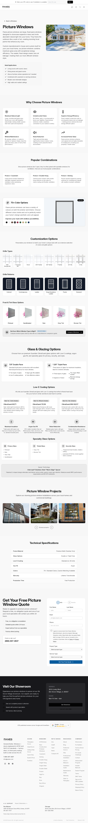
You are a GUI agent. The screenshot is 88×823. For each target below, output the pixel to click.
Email (51, 614)
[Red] (18, 222)
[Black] (7, 222)
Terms (71, 639)
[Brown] (12, 222)
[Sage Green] (26, 222)
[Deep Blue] (29, 222)
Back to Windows (11, 21)
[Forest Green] (20, 222)
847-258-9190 (49, 810)
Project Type (53, 646)
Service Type (54, 654)
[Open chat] (72, 7)
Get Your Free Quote (65, 662)
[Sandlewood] (23, 222)
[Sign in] (76, 7)
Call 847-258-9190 (66, 709)
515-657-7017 (8, 810)
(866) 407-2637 (11, 641)
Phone (52, 622)
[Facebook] (8, 763)
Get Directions (65, 704)
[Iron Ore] (15, 222)
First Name (53, 607)
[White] (9, 222)
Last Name (70, 607)
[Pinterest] (12, 763)
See (69, 2)
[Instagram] (5, 763)
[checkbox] (51, 630)
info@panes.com (8, 759)
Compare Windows (73, 332)
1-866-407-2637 (9, 756)
